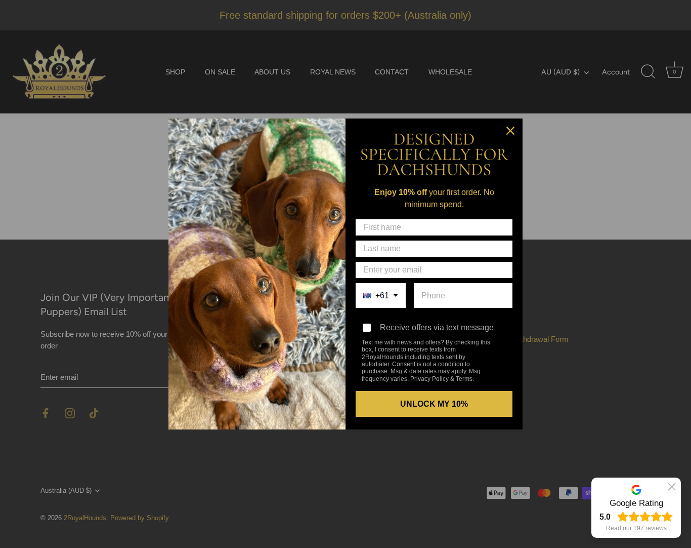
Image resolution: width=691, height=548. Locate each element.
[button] (672, 487)
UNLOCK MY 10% (434, 404)
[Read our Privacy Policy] (500, 343)
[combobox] (381, 295)
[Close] (510, 131)
